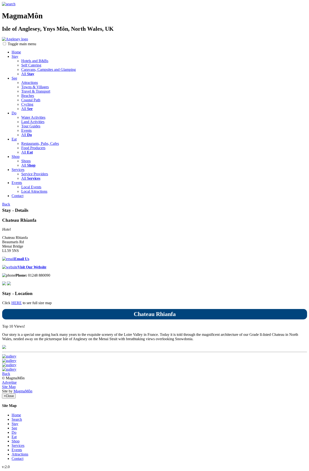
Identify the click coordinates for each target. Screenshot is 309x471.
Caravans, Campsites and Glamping (48, 69)
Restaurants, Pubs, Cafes (40, 143)
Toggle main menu (22, 44)
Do (14, 113)
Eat (14, 139)
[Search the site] (8, 4)
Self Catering (31, 65)
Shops (26, 161)
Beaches (27, 96)
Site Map (9, 387)
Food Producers (33, 148)
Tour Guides (30, 126)
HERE (16, 303)
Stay (15, 56)
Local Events (31, 187)
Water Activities (33, 117)
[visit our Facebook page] (9, 284)
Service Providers (34, 174)
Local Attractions (34, 191)
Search (17, 419)
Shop (16, 157)
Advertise (9, 382)
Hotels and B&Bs (34, 61)
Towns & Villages (35, 87)
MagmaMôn (23, 391)
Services (18, 170)
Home (16, 52)
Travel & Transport (35, 91)
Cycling (27, 104)
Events (26, 130)
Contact (17, 196)
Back (6, 204)
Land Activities (32, 122)
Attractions (29, 83)
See (14, 78)
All (27, 74)
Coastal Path (30, 100)
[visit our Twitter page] (4, 284)
